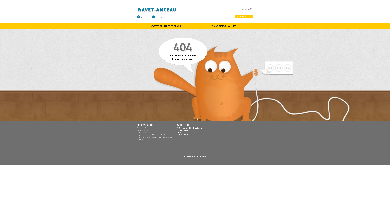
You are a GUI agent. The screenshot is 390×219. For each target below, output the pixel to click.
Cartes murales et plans (166, 26)
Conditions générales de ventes (147, 128)
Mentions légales (142, 130)
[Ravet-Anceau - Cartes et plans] (157, 9)
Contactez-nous (142, 132)
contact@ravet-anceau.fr (164, 18)
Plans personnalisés (224, 26)
